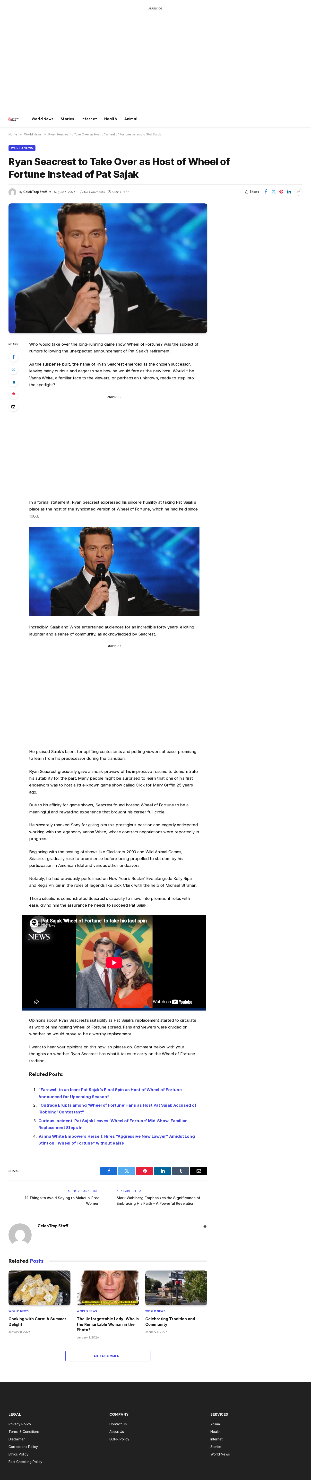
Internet (89, 119)
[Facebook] (13, 357)
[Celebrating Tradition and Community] (176, 1288)
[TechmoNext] (13, 119)
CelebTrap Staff (35, 192)
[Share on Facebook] (265, 192)
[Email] (13, 406)
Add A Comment (108, 1356)
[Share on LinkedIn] (289, 192)
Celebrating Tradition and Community (170, 1321)
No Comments (94, 192)
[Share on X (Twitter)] (273, 192)
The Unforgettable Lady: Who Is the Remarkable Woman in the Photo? (108, 1324)
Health (110, 119)
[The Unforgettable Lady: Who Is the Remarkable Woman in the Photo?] (108, 1288)
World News (42, 119)
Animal (130, 119)
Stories (67, 119)
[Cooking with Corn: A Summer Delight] (39, 1288)
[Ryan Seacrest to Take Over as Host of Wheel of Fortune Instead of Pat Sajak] (108, 268)
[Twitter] (13, 369)
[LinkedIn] (13, 382)
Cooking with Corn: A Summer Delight (37, 1321)
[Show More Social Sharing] (298, 192)
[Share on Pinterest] (281, 192)
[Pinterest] (13, 394)
